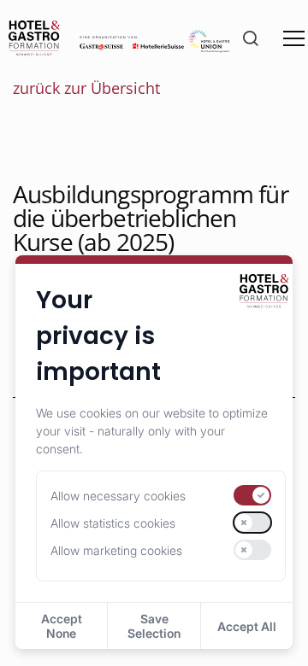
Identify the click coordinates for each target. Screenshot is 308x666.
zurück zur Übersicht (86, 88)
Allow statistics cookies (112, 523)
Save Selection (154, 625)
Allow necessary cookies (118, 495)
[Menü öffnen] (294, 38)
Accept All (246, 626)
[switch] (252, 495)
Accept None (61, 625)
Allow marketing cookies (116, 550)
